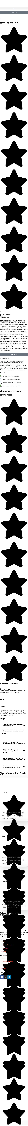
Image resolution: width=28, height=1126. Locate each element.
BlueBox (4, 881)
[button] (14, 8)
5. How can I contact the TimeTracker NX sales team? (11, 766)
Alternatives (5, 317)
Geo (3, 836)
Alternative (4, 948)
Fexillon (4, 792)
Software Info (5, 314)
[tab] (14, 725)
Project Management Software (11, 19)
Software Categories (7, 945)
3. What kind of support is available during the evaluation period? (12, 751)
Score (2, 316)
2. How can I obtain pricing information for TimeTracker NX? (13, 743)
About (3, 941)
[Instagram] (5, 977)
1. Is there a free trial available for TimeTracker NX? (13, 725)
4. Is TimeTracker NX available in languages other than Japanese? (13, 759)
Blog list (3, 951)
